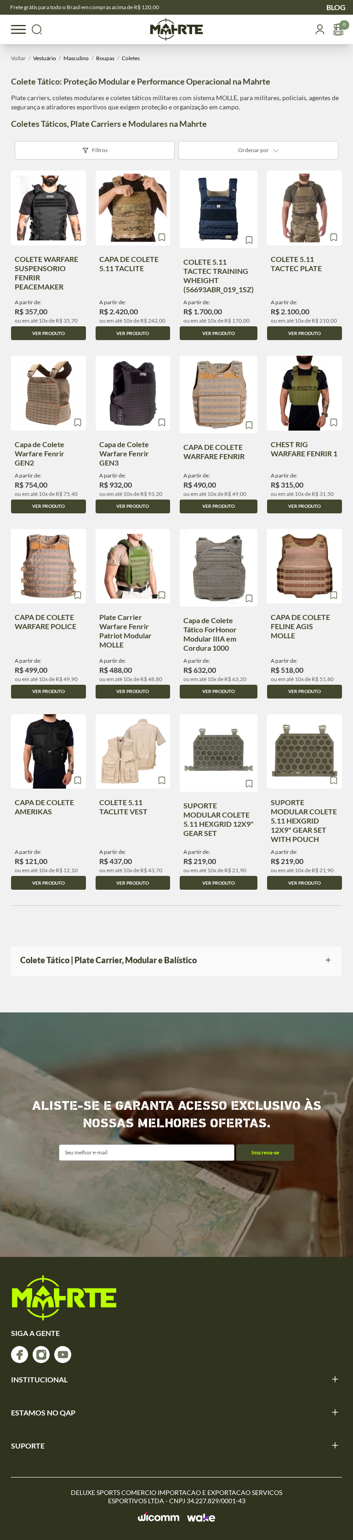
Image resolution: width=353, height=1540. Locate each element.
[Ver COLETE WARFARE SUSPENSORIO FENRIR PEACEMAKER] (48, 207)
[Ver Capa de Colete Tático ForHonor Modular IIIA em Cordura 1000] (218, 568)
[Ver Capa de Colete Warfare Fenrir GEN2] (48, 393)
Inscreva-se (265, 1152)
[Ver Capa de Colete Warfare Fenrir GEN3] (133, 393)
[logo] (64, 1297)
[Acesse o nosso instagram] (41, 1354)
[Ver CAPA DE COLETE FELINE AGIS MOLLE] (304, 566)
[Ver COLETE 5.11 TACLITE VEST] (133, 751)
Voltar (18, 58)
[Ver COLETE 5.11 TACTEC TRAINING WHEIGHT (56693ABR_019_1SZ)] (218, 209)
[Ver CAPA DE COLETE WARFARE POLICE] (48, 566)
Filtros (100, 150)
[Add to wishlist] (77, 237)
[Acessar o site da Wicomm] (159, 1517)
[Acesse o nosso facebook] (19, 1354)
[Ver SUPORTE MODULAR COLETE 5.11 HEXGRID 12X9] (218, 753)
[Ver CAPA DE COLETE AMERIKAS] (48, 751)
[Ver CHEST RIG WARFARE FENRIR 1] (304, 393)
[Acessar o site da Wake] (201, 1517)
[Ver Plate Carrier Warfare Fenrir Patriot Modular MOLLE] (133, 566)
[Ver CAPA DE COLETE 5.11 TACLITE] (133, 207)
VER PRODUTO (48, 333)
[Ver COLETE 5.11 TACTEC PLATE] (304, 207)
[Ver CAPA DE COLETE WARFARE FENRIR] (218, 394)
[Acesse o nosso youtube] (62, 1354)
